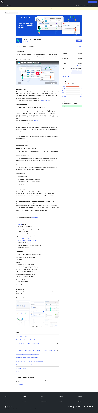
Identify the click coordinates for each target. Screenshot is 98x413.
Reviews (24, 46)
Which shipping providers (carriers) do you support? (27, 357)
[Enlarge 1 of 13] (28, 301)
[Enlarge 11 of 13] (57, 313)
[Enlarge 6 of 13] (42, 311)
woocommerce (78, 70)
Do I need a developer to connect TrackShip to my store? (28, 343)
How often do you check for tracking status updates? (27, 354)
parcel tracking (78, 68)
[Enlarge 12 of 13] (57, 320)
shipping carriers (37, 120)
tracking (74, 70)
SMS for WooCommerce (22, 256)
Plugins (24, 399)
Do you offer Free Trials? (21, 368)
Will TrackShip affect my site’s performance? (25, 339)
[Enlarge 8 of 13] (42, 328)
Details (18, 46)
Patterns (24, 401)
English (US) (79, 65)
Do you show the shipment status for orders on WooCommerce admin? (31, 361)
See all (80, 96)
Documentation (34, 217)
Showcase (24, 396)
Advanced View (65, 76)
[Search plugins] (16, 13)
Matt (78, 398)
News (6, 398)
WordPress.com (80, 396)
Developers (43, 399)
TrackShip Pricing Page (44, 100)
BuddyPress (79, 401)
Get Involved (61, 396)
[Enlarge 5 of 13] (42, 301)
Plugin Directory (8, 5)
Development (32, 46)
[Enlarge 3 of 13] (28, 328)
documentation (36, 291)
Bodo (16, 406)
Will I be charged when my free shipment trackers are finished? (29, 371)
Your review (64, 96)
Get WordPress (93, 1)
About (6, 396)
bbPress (79, 399)
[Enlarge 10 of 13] (57, 301)
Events (60, 398)
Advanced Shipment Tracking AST (25, 238)
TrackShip (26, 41)
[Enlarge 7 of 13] (42, 319)
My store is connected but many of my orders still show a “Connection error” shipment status (35, 350)
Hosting (6, 399)
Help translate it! (57, 8)
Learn (42, 396)
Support (80, 46)
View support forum (66, 108)
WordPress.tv (44, 401)
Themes (24, 398)
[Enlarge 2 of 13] (28, 310)
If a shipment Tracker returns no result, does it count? (27, 364)
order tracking (73, 68)
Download (79, 40)
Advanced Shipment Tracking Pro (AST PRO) (27, 240)
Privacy (6, 401)
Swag (60, 401)
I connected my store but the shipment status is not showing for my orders (32, 346)
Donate (60, 399)
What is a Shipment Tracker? (22, 336)
